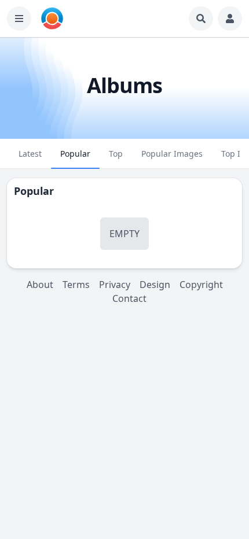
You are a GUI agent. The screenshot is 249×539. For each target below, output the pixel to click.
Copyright (201, 284)
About (40, 284)
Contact (129, 298)
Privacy (114, 284)
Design (155, 284)
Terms (76, 284)
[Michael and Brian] (52, 18)
